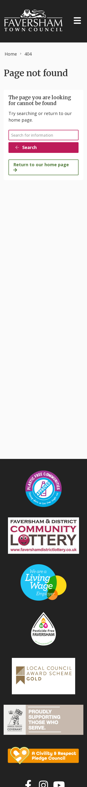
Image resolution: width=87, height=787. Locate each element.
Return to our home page (41, 164)
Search (29, 147)
